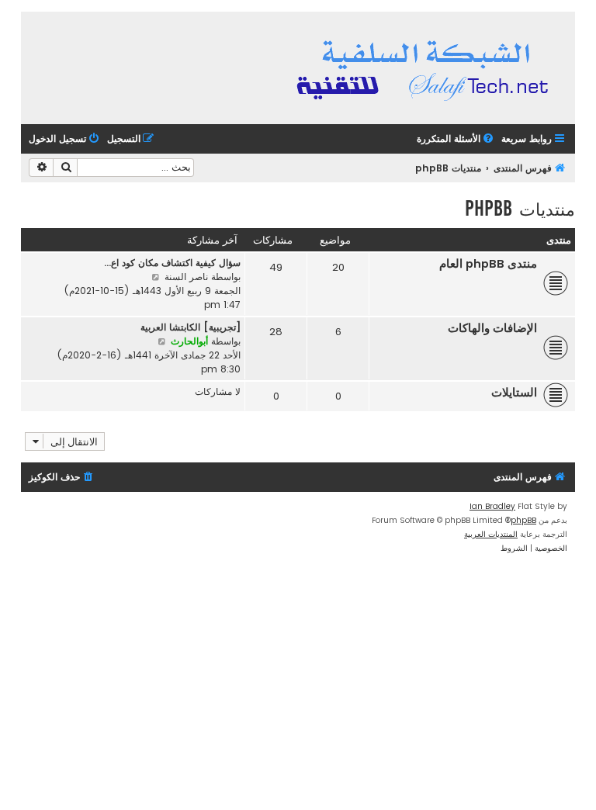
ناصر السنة (186, 276)
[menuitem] (456, 139)
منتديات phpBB (520, 208)
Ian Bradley (492, 506)
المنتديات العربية (491, 534)
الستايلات (514, 392)
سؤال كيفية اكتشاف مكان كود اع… (172, 262)
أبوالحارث (189, 341)
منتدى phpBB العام (488, 264)
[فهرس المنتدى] (425, 68)
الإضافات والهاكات (492, 328)
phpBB (523, 520)
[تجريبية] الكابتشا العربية (190, 327)
